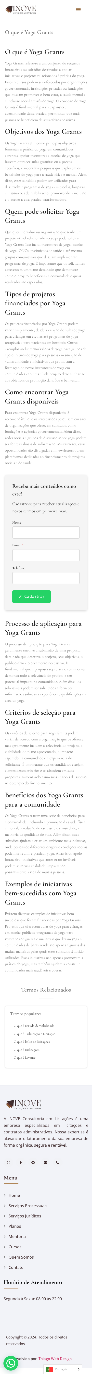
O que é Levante (25, 1057)
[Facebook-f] (21, 1162)
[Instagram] (8, 1162)
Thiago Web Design (55, 1358)
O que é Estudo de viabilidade (34, 1026)
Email (17, 545)
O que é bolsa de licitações (32, 1042)
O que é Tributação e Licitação (34, 1034)
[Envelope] (45, 1162)
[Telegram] (33, 1162)
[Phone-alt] (58, 1162)
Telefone (18, 568)
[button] (78, 9)
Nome (16, 522)
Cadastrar (31, 596)
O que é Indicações (26, 1050)
